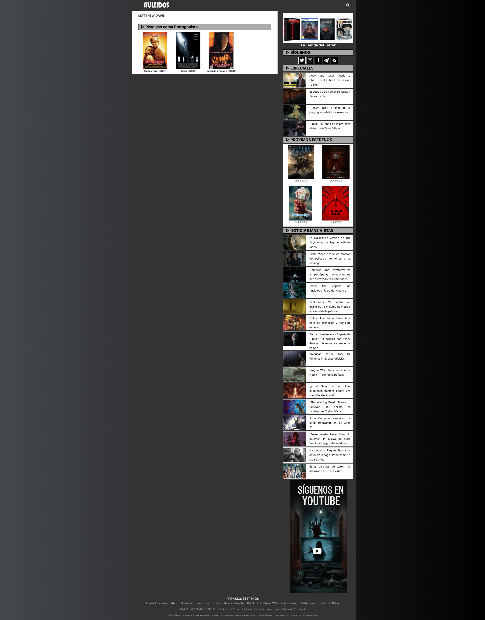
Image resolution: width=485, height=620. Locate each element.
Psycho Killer (330, 603)
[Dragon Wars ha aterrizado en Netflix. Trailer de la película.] (295, 374)
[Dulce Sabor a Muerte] (300, 203)
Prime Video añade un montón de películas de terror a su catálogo (329, 258)
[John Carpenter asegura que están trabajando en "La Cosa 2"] (295, 423)
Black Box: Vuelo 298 (262, 603)
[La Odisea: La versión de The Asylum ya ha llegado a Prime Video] (295, 242)
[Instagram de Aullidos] (310, 60)
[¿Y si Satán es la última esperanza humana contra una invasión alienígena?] (295, 390)
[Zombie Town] (155, 50)
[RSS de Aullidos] (334, 60)
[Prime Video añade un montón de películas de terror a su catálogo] (295, 258)
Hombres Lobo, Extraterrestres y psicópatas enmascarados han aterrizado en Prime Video (329, 274)
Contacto (247, 609)
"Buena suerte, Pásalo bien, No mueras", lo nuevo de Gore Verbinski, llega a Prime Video (329, 439)
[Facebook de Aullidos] (318, 60)
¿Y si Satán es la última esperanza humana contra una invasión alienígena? (329, 391)
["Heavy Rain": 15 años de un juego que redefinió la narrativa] (295, 112)
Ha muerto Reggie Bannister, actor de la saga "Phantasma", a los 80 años (329, 455)
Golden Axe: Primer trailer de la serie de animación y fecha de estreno (329, 323)
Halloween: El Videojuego (299, 603)
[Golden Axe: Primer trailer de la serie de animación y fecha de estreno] (295, 322)
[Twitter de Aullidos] (302, 60)
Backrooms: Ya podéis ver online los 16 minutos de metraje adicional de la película (329, 306)
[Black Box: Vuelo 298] (335, 203)
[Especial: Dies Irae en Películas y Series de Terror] (295, 96)
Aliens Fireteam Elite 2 (162, 603)
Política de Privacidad (293, 609)
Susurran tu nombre (195, 603)
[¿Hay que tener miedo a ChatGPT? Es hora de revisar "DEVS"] (295, 80)
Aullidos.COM (204, 609)
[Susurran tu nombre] (336, 162)
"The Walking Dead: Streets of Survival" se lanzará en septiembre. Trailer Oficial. (329, 407)
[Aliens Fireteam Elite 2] (301, 162)
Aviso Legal (273, 609)
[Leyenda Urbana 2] (221, 50)
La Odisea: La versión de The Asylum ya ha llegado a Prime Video (329, 242)
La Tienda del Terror (318, 45)
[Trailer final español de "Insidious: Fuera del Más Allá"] (295, 290)
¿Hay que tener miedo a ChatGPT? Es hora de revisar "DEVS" (329, 80)
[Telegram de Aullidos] (326, 60)
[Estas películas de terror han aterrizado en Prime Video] (295, 471)
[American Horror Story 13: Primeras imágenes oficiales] (295, 358)
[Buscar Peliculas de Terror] (347, 5)
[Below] (188, 50)
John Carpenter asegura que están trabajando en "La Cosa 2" (329, 423)
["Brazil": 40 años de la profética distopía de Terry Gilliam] (295, 128)
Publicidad (259, 609)
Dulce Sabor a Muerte (228, 603)
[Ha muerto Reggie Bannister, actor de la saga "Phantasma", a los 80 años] (295, 455)
